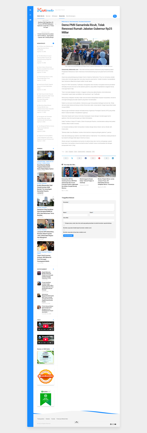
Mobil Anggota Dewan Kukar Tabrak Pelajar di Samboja (87, 180)
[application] (45, 326)
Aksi (67, 151)
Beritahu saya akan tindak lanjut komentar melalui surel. (77, 227)
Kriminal (39, 163)
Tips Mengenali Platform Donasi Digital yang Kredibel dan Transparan (45, 127)
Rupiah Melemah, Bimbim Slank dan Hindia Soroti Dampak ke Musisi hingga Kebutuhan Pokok (47, 275)
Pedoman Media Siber (62, 418)
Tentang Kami (40, 418)
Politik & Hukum (46, 163)
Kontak (53, 418)
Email (91, 212)
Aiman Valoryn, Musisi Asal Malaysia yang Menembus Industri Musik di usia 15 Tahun (45, 69)
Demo (75, 151)
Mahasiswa (88, 151)
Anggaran (71, 151)
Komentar (66, 202)
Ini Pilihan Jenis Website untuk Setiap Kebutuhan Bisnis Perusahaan (45, 48)
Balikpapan (54, 16)
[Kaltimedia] (30, 10)
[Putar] (39, 329)
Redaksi (48, 418)
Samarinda (62, 16)
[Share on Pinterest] (95, 158)
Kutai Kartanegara (70, 16)
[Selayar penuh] (52, 329)
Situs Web (65, 217)
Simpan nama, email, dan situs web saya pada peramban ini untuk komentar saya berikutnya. (88, 223)
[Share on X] (68, 158)
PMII (93, 151)
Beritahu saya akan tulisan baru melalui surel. (74, 232)
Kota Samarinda (74, 21)
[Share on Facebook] (82, 158)
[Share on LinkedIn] (109, 158)
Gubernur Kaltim (81, 151)
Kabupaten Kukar (41, 161)
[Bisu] (50, 329)
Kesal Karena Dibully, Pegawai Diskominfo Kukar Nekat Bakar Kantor (45, 86)
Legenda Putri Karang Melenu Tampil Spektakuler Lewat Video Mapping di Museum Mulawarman (45, 137)
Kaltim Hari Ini (40, 16)
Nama (65, 212)
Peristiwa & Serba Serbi (85, 21)
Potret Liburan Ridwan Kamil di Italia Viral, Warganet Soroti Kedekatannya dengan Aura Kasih (47, 309)
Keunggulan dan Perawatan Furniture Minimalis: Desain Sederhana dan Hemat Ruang (44, 118)
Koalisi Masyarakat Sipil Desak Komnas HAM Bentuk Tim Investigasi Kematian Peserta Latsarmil (44, 189)
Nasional (48, 16)
